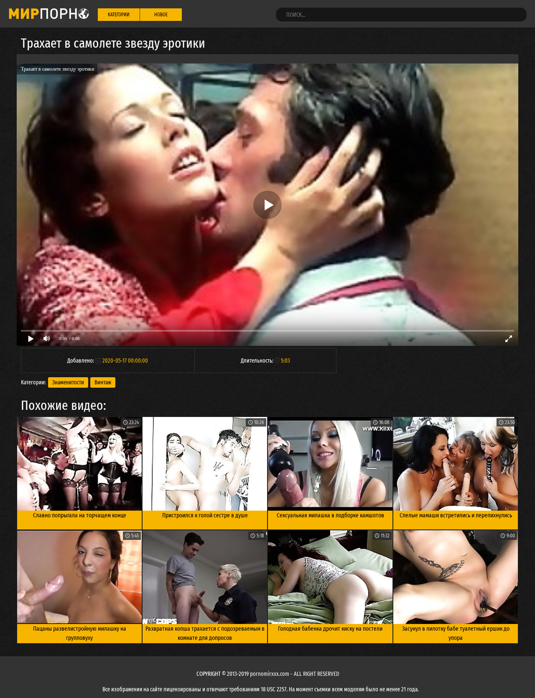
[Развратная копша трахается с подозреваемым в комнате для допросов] (205, 577)
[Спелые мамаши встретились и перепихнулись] (455, 464)
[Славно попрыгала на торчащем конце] (79, 464)
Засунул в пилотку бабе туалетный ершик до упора (456, 633)
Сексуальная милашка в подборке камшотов (330, 515)
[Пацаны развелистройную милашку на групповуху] (79, 577)
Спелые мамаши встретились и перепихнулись (456, 515)
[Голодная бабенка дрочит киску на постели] (330, 577)
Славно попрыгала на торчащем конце (79, 515)
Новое (161, 15)
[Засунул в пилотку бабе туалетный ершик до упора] (455, 577)
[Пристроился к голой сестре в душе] (205, 464)
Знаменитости (68, 382)
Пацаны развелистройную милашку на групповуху (79, 633)
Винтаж (102, 382)
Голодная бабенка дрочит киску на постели (330, 628)
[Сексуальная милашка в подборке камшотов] (330, 464)
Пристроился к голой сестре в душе (205, 515)
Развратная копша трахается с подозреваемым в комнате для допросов (205, 633)
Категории (119, 15)
